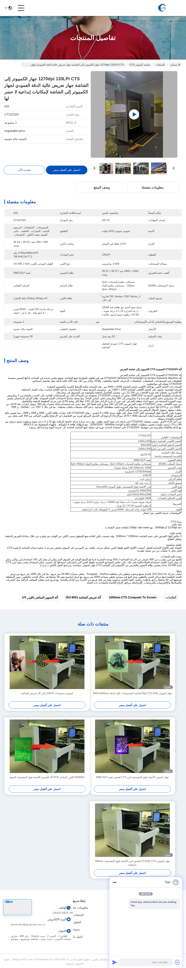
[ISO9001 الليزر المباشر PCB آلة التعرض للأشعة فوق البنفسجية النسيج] (47, 746)
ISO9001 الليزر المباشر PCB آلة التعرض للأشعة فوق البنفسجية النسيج (47, 777)
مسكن (173, 64)
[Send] (114, 962)
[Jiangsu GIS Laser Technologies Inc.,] (162, 8)
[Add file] (177, 962)
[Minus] (114, 882)
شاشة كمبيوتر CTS (140, 64)
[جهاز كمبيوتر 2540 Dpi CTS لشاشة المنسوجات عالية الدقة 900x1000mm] (132, 662)
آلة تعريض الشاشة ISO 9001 (83, 597)
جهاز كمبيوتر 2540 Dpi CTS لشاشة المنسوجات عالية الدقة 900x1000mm (132, 693)
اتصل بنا (77, 936)
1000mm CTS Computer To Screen (132, 597)
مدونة (76, 929)
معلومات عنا (80, 907)
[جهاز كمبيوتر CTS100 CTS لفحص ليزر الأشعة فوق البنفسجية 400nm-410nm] (132, 830)
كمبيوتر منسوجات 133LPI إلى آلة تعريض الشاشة (47, 693)
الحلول (77, 922)
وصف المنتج (102, 187)
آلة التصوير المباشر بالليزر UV (40, 597)
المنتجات (160, 64)
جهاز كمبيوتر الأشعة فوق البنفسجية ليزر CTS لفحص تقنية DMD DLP (132, 777)
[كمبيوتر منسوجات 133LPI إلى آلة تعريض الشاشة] (47, 662)
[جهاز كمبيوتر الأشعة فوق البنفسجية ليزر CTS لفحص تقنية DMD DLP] (132, 746)
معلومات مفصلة (152, 187)
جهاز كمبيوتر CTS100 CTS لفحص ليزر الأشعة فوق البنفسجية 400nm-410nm (132, 863)
